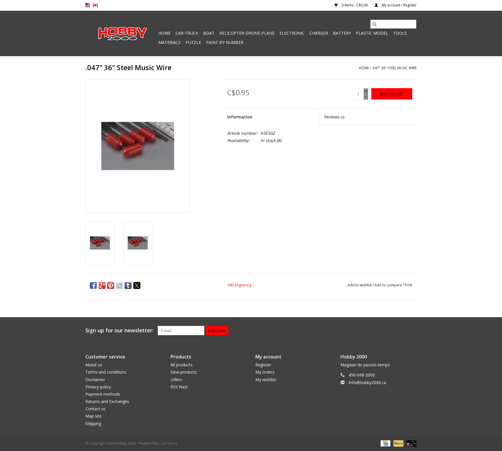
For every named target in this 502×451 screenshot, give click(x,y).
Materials (169, 42)
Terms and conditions (105, 372)
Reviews (334, 117)
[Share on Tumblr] (128, 285)
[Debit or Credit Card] (410, 443)
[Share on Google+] (101, 285)
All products (182, 364)
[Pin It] (110, 285)
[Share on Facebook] (93, 285)
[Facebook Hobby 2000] (412, 330)
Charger (318, 33)
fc (95, 5)
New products (184, 372)
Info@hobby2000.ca (367, 382)
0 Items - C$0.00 (355, 5)
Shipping (93, 423)
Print (408, 285)
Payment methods (102, 394)
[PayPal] (397, 443)
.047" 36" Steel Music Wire (394, 67)
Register (263, 364)
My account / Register (399, 5)
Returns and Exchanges (107, 401)
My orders (265, 372)
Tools (400, 33)
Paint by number (224, 42)
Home (164, 33)
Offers (176, 379)
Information (239, 117)
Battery (342, 33)
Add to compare (388, 285)
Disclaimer (95, 379)
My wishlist (265, 379)
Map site (93, 416)
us (87, 5)
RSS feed (179, 387)
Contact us (95, 408)
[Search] (374, 24)
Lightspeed (168, 443)
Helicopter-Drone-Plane (247, 33)
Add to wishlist (359, 285)
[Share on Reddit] (119, 285)
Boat (208, 33)
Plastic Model (372, 33)
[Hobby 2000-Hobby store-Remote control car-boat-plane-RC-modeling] (121, 33)
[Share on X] (136, 285)
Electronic (291, 33)
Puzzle (193, 42)
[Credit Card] (385, 443)
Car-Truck (186, 33)
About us (93, 364)
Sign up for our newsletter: (119, 330)
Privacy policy (98, 387)
